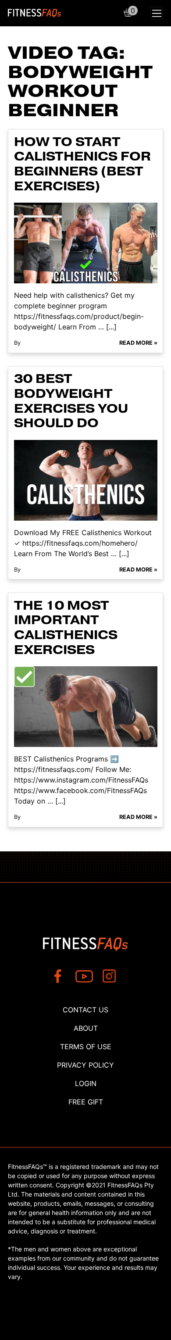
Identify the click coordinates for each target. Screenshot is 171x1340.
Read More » (138, 342)
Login (85, 1083)
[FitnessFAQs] (34, 13)
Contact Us (85, 1009)
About (86, 1028)
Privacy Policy (85, 1065)
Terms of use (85, 1046)
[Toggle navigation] (156, 13)
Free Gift (85, 1101)
